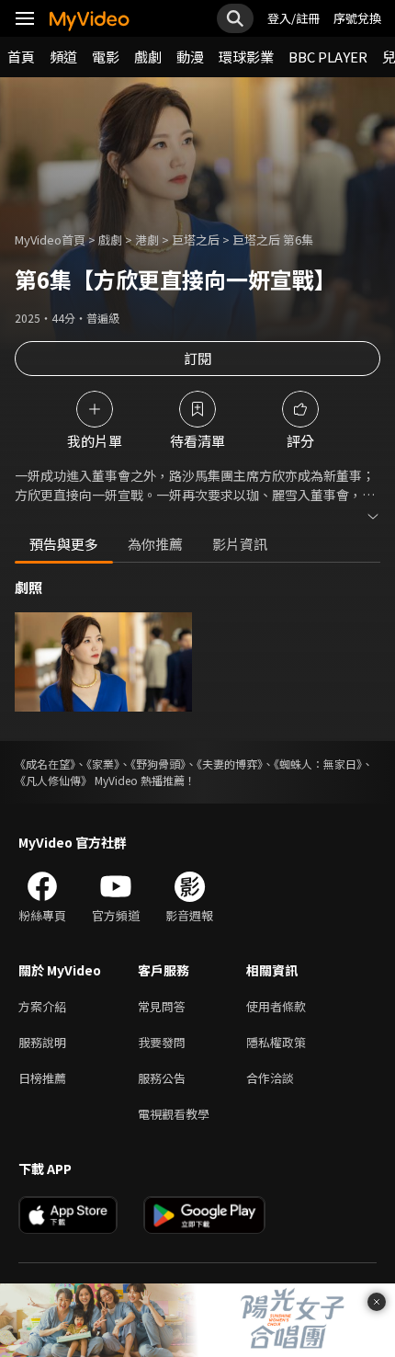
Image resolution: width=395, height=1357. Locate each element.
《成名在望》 (45, 763)
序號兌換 (357, 18)
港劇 (147, 239)
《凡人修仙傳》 (53, 780)
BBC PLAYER (327, 56)
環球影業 (246, 56)
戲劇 (148, 56)
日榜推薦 (42, 1078)
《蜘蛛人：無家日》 (318, 763)
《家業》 (102, 763)
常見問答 (162, 1006)
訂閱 (197, 358)
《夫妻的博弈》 (230, 763)
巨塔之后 (196, 239)
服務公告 (162, 1078)
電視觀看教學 (173, 1114)
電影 (105, 56)
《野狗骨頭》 (158, 763)
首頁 (21, 56)
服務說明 (42, 1042)
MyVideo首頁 (50, 239)
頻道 (63, 56)
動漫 (190, 56)
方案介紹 (42, 1006)
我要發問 (162, 1042)
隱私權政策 (276, 1042)
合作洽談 (270, 1078)
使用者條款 (276, 1006)
